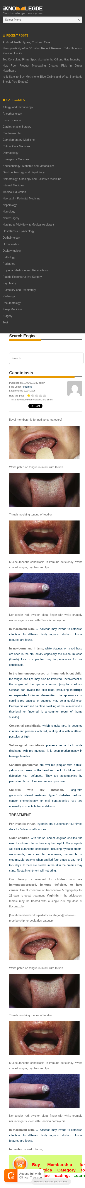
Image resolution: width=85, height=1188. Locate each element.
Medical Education (14, 192)
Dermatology (11, 152)
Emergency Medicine (16, 159)
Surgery (7, 316)
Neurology (9, 211)
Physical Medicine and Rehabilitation (26, 270)
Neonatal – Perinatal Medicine (21, 198)
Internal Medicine (13, 185)
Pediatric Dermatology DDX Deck (51, 1181)
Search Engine (22, 335)
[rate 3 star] (37, 395)
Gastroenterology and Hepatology (24, 172)
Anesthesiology (12, 113)
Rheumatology (12, 303)
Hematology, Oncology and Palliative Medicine (32, 179)
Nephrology (10, 205)
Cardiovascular (12, 133)
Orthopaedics (11, 244)
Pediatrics (9, 263)
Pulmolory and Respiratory (19, 289)
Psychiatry (9, 283)
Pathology (9, 257)
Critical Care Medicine (16, 146)
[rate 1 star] (29, 395)
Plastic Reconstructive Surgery (22, 276)
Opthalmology (11, 237)
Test (5, 322)
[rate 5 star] (45, 395)
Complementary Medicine (19, 139)
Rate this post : (17, 395)
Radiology (9, 296)
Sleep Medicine (12, 309)
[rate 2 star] (33, 395)
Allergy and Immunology (18, 107)
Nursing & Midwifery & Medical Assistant (28, 224)
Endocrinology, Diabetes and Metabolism (28, 165)
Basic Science (12, 120)
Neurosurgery (11, 218)
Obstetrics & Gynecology (18, 231)
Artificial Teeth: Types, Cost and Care (26, 42)
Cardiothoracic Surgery (17, 126)
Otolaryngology (12, 250)
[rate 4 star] (41, 395)
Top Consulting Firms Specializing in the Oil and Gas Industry (41, 59)
